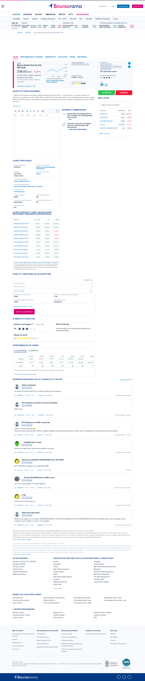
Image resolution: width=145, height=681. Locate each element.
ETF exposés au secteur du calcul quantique (40, 402)
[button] (2, 6)
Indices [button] (35, 18)
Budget (38, 14)
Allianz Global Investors (61, 569)
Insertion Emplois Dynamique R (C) (27, 231)
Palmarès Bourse (49, 600)
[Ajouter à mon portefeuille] (129, 63)
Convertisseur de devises (82, 598)
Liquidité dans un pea (32, 442)
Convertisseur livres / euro (113, 598)
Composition (50, 57)
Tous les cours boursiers (21, 600)
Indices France (18, 569)
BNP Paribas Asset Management (105, 566)
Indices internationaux (20, 572)
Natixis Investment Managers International (45, 168)
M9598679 (20, 525)
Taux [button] (81, 18)
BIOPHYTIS (104, 114)
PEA (95, 617)
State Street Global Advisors (62, 577)
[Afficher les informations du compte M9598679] (17, 514)
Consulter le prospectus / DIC (26, 86)
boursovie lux (106, 67)
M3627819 (20, 505)
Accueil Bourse (18, 598)
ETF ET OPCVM (27, 388)
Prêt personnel (58, 617)
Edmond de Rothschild (101, 574)
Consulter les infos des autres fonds (25, 374)
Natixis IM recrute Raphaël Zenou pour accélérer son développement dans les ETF (80, 115)
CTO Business (105, 69)
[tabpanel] (54, 362)
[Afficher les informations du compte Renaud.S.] (17, 423)
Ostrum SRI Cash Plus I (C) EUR (25, 246)
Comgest (97, 561)
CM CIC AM (57, 584)
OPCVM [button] (73, 18)
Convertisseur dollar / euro (82, 600)
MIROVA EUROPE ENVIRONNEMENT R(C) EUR (29, 224)
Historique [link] (82, 57)
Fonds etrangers (19, 192)
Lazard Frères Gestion (101, 582)
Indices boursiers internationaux (54, 598)
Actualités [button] (16, 18)
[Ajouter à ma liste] (129, 66)
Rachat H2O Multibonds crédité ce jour (39, 477)
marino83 (40, 505)
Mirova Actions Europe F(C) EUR (26, 227)
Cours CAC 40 (17, 603)
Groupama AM (99, 579)
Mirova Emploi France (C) (23, 238)
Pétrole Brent (104, 117)
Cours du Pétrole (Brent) (51, 603)
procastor (40, 395)
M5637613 (40, 452)
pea (102, 64)
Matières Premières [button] (102, 18)
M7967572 (20, 452)
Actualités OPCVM (19, 564)
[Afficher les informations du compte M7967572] (17, 443)
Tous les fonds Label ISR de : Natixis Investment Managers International (36, 262)
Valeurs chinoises (29, 385)
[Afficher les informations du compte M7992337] (17, 386)
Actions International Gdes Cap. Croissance (55, 81)
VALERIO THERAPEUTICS (108, 128)
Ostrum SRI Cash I (21, 253)
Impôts (62, 14)
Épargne (27, 14)
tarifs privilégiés (78, 64)
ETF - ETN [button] (62, 18)
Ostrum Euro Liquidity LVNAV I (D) (26, 257)
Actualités (62, 57)
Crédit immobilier (59, 615)
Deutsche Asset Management (104, 572)
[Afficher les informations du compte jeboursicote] (17, 404)
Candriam (56, 579)
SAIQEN (39, 487)
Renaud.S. (20, 435)
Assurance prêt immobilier (102, 612)
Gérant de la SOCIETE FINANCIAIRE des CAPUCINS (43, 460)
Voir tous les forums (126, 380)
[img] (114, 77)
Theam (55, 566)
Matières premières (19, 574)
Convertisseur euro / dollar (82, 603)
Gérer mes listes (104, 133)
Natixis (38, 174)
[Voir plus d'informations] (52, 274)
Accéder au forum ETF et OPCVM (24, 561)
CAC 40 (15, 23)
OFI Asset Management (102, 577)
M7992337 (20, 395)
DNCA (55, 574)
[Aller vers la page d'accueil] (71, 6)
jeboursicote (20, 415)
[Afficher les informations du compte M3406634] (17, 478)
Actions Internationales (21, 181)
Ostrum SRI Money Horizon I (25, 250)
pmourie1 (20, 470)
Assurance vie (58, 612)
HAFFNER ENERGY (106, 121)
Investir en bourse (100, 615)
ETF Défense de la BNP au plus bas (36, 422)
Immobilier (51, 14)
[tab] (20, 351)
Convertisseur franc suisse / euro (115, 600)
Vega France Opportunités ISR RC (27, 242)
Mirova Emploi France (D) (23, 235)
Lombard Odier (58, 572)
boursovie (116, 67)
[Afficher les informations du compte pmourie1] (17, 461)
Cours (15, 57)
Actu (70, 14)
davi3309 (41, 415)
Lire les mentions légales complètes (22, 539)
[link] (14, 639)
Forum (115, 18)
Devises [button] (89, 18)
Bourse (16, 14)
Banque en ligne (18, 612)
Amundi (55, 561)
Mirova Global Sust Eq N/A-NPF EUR (29, 66)
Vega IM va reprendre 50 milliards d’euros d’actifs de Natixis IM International (79, 125)
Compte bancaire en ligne (21, 615)
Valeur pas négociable (30, 512)
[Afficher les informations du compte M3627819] (17, 496)
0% (87, 64)
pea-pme (108, 64)
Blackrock (97, 569)
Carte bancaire (18, 617)
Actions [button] (26, 18)
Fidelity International (60, 582)
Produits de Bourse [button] (48, 18)
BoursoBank (82, 14)
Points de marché (19, 566)
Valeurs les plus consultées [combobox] (110, 105)
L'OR (24, 495)
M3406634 (20, 487)
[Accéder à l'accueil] (13, 32)
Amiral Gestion (99, 564)
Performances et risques (31, 57)
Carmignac (57, 564)
